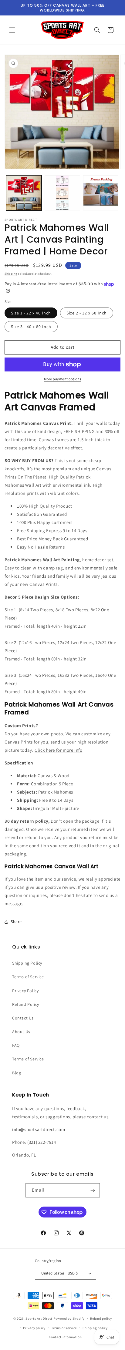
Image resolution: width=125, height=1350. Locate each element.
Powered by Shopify (69, 1318)
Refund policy (101, 1318)
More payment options (62, 379)
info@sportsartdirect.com (38, 1129)
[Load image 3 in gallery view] (101, 193)
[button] (12, 30)
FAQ (16, 1045)
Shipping (11, 274)
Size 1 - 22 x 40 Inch (31, 313)
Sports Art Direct (38, 1318)
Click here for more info (58, 750)
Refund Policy (25, 1004)
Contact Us (23, 1018)
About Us (21, 1031)
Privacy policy (34, 1328)
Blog (16, 1073)
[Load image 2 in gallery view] (62, 193)
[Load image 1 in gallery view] (24, 193)
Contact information (65, 1337)
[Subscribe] (93, 1190)
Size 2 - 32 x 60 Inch (86, 313)
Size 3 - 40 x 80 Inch (31, 326)
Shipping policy (95, 1328)
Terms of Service (28, 976)
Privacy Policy (25, 990)
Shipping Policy (27, 963)
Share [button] (16, 921)
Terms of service (64, 1328)
